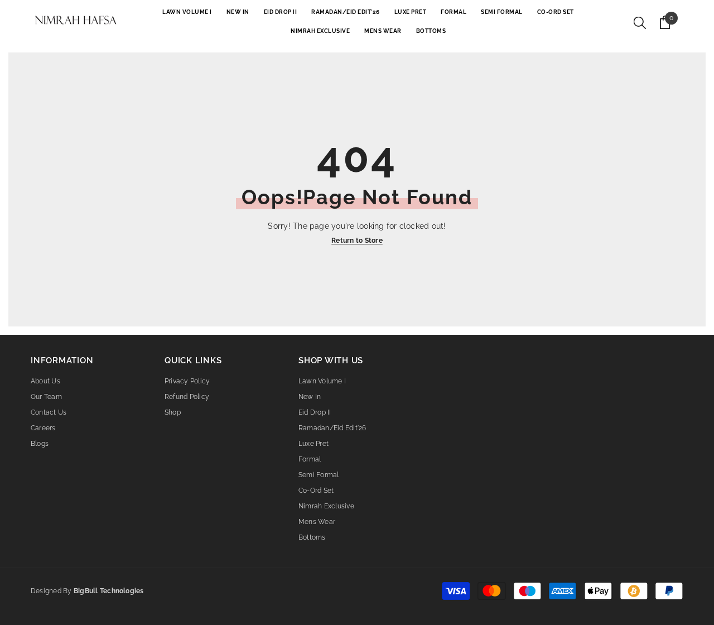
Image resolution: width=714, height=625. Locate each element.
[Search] (640, 22)
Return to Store (357, 240)
